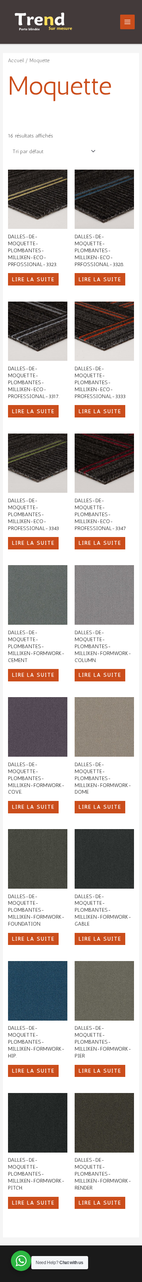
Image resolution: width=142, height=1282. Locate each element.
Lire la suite (33, 279)
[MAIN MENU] (127, 22)
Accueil (16, 60)
